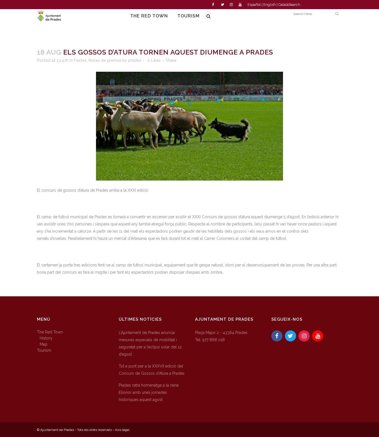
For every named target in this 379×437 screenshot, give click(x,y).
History (46, 338)
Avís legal (122, 430)
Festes (80, 60)
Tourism (44, 350)
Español (254, 4)
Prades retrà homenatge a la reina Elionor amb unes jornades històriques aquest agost (149, 392)
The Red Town (50, 332)
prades (134, 60)
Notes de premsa (105, 60)
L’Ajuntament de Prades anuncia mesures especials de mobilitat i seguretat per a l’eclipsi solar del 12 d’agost (150, 343)
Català (283, 4)
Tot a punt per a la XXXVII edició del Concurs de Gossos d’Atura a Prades (152, 370)
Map (43, 344)
